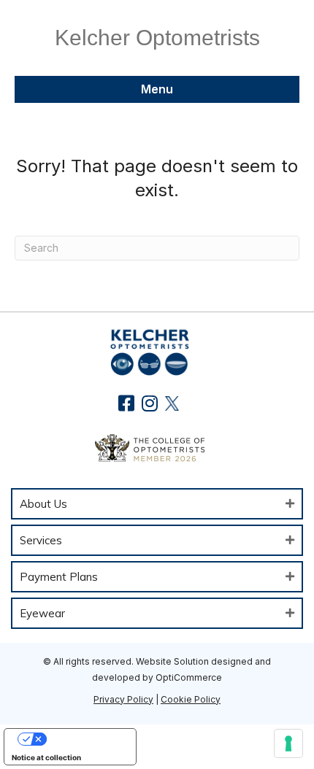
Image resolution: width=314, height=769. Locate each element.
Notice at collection (46, 757)
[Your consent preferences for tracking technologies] (288, 743)
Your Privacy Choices (85, 739)
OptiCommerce (189, 677)
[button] (127, 403)
